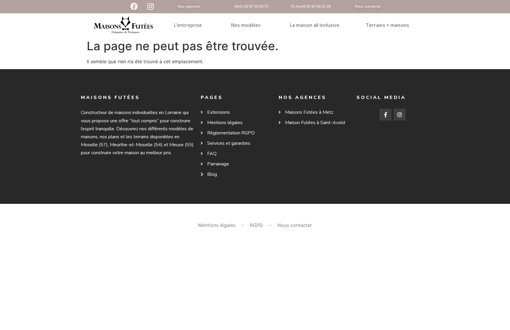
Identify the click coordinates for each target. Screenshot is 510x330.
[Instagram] (400, 115)
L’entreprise (188, 25)
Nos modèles (246, 25)
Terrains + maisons (387, 25)
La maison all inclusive (314, 25)
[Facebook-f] (385, 115)
